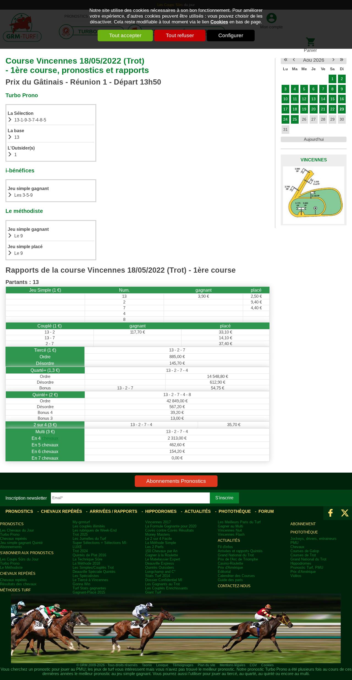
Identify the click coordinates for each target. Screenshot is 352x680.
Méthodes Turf (15, 590)
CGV (253, 665)
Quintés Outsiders (159, 567)
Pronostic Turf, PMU (306, 567)
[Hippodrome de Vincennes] (313, 195)
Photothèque (235, 511)
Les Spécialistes (86, 576)
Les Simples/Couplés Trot (93, 567)
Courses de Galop (304, 551)
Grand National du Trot (236, 555)
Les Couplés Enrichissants (166, 588)
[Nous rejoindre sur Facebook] (330, 513)
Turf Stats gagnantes (89, 588)
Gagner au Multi (230, 526)
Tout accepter (125, 35)
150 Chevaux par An (161, 551)
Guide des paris (230, 580)
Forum (266, 511)
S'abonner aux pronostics (27, 553)
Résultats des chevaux (18, 584)
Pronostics (19, 511)
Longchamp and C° (160, 572)
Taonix (147, 665)
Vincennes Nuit (230, 530)
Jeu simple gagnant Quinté (21, 543)
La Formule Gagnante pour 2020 (170, 526)
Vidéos (295, 576)
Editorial (224, 572)
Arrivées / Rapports (113, 511)
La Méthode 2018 (86, 563)
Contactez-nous (234, 586)
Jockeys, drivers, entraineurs (313, 539)
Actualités (198, 511)
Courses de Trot (303, 555)
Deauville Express (159, 563)
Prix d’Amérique (303, 572)
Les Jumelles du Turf (89, 539)
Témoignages (183, 665)
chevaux (50, 438)
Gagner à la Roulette (161, 555)
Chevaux (297, 547)
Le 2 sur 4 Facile (158, 539)
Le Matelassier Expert (162, 559)
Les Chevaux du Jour (17, 530)
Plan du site (206, 665)
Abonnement (303, 524)
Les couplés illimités (89, 526)
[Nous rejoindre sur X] (345, 513)
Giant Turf (153, 592)
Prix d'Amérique (230, 567)
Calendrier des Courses (236, 576)
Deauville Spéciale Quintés (94, 572)
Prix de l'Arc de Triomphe (238, 559)
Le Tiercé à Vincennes (90, 580)
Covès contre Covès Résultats (169, 530)
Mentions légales (232, 665)
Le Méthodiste (11, 567)
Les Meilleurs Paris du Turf (239, 522)
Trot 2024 (80, 551)
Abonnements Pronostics (176, 481)
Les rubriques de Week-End (95, 530)
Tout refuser (180, 35)
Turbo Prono (10, 534)
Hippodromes (161, 511)
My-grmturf (81, 522)
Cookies (219, 22)
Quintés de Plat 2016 (89, 555)
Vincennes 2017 (158, 522)
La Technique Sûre (87, 559)
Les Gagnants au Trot (162, 584)
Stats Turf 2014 (157, 576)
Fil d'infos (225, 547)
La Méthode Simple (160, 543)
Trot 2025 (80, 534)
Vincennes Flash (231, 534)
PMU (294, 543)
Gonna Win (81, 584)
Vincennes (314, 159)
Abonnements (11, 547)
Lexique (162, 665)
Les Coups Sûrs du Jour (19, 559)
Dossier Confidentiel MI (163, 580)
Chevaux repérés (61, 511)
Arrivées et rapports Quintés (240, 551)
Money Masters (157, 534)
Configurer (230, 35)
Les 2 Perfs (154, 547)
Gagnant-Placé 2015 (89, 592)
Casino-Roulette (230, 563)
